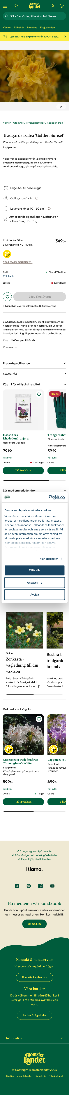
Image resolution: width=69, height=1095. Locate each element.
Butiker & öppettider (34, 1015)
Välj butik (8, 276)
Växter (7, 122)
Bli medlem (34, 923)
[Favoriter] (16, 5)
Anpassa (32, 582)
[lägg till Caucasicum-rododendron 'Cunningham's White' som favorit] (39, 719)
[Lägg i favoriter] (7, 296)
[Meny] (5, 6)
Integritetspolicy (25, 1076)
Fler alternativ (49, 558)
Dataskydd (41, 1076)
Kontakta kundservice (34, 977)
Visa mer (8, 347)
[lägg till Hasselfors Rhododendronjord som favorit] (39, 394)
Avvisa (34, 594)
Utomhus (18, 122)
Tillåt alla (34, 570)
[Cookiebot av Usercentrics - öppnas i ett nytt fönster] (49, 497)
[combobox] (38, 16)
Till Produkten (29, 471)
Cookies (10, 1076)
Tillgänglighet (56, 1076)
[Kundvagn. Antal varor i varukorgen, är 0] (61, 5)
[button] (34, 363)
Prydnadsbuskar (35, 122)
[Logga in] (52, 5)
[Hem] (34, 6)
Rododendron (55, 122)
